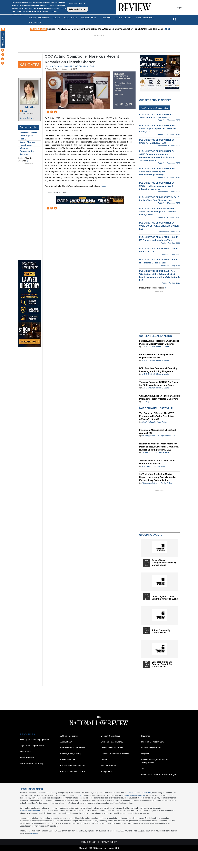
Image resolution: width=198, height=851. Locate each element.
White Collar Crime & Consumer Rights (159, 774)
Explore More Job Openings (25, 159)
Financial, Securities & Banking (115, 753)
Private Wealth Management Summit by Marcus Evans (164, 562)
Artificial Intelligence (69, 736)
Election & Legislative (110, 736)
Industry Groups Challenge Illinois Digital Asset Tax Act (156, 356)
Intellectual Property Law (152, 742)
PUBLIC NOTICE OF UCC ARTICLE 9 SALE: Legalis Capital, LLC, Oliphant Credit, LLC (157, 128)
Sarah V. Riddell (148, 422)
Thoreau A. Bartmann (150, 483)
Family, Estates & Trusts (112, 748)
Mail (122, 104)
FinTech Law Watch (85, 66)
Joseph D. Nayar (158, 466)
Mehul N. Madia (162, 347)
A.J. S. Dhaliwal (148, 347)
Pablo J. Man (162, 422)
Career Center (123, 17)
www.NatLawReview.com (135, 795)
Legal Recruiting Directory (32, 745)
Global (104, 759)
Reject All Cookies (78, 9)
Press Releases (27, 757)
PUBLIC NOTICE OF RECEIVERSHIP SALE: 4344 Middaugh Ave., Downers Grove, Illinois (157, 211)
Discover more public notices (151, 288)
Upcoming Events (150, 535)
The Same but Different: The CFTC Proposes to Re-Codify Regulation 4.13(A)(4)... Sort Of (156, 416)
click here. (34, 833)
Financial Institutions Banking (123, 84)
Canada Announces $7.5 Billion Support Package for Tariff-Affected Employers (159, 397)
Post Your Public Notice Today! (155, 108)
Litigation (145, 753)
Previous (166, 29)
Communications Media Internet (124, 90)
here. (103, 186)
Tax (142, 768)
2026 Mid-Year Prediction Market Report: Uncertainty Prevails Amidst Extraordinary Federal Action (157, 477)
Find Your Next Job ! (28, 127)
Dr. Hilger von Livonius (166, 436)
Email (24, 111)
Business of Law (67, 759)
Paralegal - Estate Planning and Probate (28, 136)
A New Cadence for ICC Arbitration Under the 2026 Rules (157, 462)
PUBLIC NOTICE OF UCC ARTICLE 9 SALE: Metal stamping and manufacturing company (157, 171)
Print (117, 104)
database (77, 795)
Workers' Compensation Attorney (27, 151)
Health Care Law (108, 765)
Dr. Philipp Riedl (148, 436)
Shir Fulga (146, 402)
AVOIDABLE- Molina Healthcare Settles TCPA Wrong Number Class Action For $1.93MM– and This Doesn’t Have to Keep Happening (115, 29)
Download (127, 104)
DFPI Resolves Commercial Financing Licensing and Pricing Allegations (158, 370)
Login (179, 7)
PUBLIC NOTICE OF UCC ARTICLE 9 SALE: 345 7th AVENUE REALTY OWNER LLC (159, 226)
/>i (131, 104)
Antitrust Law (66, 742)
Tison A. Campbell (149, 453)
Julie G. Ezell (163, 453)
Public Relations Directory (31, 763)
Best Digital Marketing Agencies (34, 739)
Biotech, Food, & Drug (70, 753)
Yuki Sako (30, 107)
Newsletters (88, 17)
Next (169, 29)
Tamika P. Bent (166, 483)
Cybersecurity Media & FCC (73, 771)
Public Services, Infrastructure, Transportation (155, 761)
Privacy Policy (146, 793)
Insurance (145, 736)
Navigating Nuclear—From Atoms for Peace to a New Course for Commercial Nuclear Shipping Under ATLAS (159, 446)
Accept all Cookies (76, 3)
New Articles (3, 39)
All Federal (119, 95)
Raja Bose (146, 466)
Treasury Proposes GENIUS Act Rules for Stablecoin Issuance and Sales (158, 383)
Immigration (106, 771)
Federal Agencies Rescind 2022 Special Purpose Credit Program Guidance (159, 342)
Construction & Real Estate (72, 765)
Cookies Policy (18, 14)
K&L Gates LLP (67, 66)
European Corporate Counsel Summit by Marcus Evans (162, 664)
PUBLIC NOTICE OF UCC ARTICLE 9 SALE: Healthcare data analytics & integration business (157, 186)
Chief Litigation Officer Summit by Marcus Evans (165, 597)
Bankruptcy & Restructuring (72, 748)
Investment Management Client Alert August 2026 (157, 431)
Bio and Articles (26, 118)
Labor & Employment (150, 748)
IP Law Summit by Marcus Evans (161, 631)
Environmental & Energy (112, 742)
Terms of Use (132, 793)
